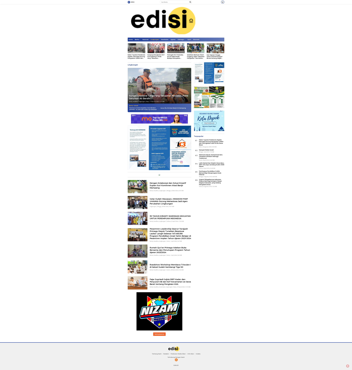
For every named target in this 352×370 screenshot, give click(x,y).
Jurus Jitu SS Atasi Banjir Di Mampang (173, 108)
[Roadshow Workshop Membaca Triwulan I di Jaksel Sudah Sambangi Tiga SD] (137, 267)
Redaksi (166, 354)
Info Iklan (191, 354)
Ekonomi (196, 39)
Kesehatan (164, 39)
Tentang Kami (156, 354)
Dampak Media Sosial (206, 150)
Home (131, 39)
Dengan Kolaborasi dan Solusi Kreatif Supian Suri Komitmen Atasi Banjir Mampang (168, 185)
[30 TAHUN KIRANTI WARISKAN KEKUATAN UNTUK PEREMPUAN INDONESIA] (137, 218)
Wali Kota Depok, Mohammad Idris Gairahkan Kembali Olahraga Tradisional (210, 156)
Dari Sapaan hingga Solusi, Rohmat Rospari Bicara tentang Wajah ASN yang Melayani (214, 56)
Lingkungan (155, 39)
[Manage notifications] (347, 365)
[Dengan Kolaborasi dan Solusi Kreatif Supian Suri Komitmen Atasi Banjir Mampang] (137, 186)
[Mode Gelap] (222, 2)
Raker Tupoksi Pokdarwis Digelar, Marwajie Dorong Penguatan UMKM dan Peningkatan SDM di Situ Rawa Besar (136, 56)
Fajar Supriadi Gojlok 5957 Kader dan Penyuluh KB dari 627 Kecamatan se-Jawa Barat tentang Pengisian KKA (170, 281)
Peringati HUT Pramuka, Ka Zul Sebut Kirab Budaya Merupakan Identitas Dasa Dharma (175, 56)
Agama (173, 39)
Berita (137, 39)
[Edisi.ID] (176, 21)
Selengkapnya (159, 334)
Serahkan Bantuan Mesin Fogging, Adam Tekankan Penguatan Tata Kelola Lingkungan (196, 56)
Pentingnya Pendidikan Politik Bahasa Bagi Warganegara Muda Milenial (210, 173)
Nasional (145, 39)
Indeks (198, 354)
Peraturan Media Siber (178, 354)
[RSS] (176, 360)
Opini (189, 39)
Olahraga (181, 39)
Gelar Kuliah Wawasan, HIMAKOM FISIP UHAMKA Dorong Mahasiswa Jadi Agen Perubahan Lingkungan (169, 201)
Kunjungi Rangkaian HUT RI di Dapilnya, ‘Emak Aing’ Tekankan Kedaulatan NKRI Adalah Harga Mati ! (156, 56)
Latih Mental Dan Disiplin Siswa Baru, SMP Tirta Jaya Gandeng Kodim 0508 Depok (211, 164)
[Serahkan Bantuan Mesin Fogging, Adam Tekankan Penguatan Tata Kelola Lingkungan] (196, 48)
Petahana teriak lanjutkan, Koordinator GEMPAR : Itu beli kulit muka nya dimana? (143, 108)
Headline (135, 101)
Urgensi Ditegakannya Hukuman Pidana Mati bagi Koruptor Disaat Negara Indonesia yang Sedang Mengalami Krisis (210, 182)
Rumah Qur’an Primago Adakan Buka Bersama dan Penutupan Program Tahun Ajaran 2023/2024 (170, 250)
